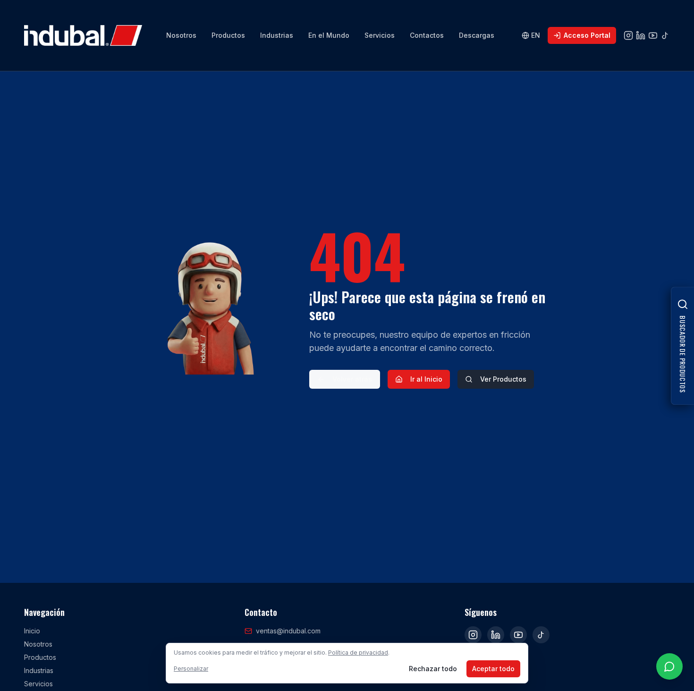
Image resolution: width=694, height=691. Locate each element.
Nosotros (181, 35)
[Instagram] (473, 634)
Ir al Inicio (426, 379)
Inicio (32, 631)
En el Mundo (328, 35)
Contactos (427, 35)
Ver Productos (503, 379)
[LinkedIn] (495, 634)
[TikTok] (541, 634)
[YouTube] (518, 634)
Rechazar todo (433, 669)
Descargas (476, 35)
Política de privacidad (358, 652)
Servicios (379, 35)
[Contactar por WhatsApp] (669, 666)
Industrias (276, 35)
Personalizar (191, 668)
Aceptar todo (493, 669)
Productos (228, 35)
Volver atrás (352, 379)
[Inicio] (83, 35)
